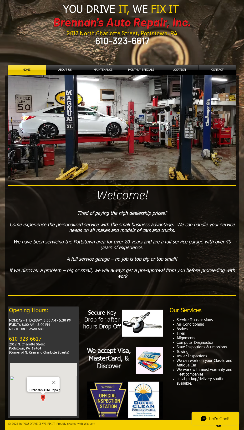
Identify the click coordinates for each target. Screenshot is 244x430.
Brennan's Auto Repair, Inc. (122, 22)
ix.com (90, 424)
